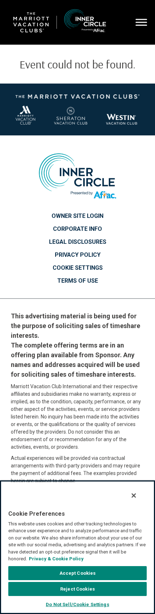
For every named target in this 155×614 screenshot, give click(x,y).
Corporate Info (77, 229)
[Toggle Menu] (141, 22)
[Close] (134, 495)
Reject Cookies (77, 589)
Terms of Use (77, 281)
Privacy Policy (78, 255)
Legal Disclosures (77, 242)
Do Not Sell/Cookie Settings (77, 604)
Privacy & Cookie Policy (56, 558)
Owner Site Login (77, 216)
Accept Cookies (77, 573)
